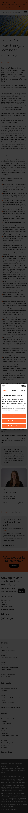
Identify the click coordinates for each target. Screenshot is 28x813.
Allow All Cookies (14, 416)
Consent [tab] (5, 390)
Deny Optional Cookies (14, 425)
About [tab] (23, 390)
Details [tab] (14, 390)
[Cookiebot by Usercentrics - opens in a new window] (20, 386)
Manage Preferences (13, 420)
